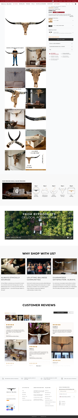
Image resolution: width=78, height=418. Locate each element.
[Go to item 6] (39, 318)
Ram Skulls (47, 398)
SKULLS (33, 3)
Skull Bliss (44, 416)
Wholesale (74, 1)
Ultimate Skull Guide (38, 397)
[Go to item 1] (8, 318)
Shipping (24, 392)
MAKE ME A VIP (74, 391)
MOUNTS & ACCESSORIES (41, 3)
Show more (38, 365)
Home (49, 6)
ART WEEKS (15, 3)
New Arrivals (48, 392)
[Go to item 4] (26, 318)
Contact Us (69, 1)
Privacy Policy (34, 416)
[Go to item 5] (33, 318)
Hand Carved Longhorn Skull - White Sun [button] (12, 336)
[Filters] (69, 313)
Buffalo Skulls (48, 396)
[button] (51, 7)
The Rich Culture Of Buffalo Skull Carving (38, 400)
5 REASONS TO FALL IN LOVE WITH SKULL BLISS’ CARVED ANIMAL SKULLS (39, 391)
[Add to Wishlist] (72, 39)
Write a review (60, 312)
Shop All (47, 390)
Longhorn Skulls (48, 400)
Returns (24, 394)
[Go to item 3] (20, 318)
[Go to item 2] (14, 318)
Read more (71, 16)
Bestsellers (22, 3)
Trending (28, 3)
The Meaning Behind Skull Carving (57, 46)
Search (23, 398)
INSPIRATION (50, 3)
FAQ (64, 1)
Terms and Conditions (26, 400)
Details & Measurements (54, 43)
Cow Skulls (47, 394)
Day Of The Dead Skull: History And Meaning (38, 395)
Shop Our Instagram (49, 405)
